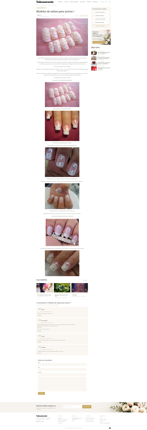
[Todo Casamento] (45, 1)
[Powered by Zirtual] (110, 428)
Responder (39, 315)
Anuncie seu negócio (89, 419)
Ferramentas (82, 1)
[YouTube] (42, 421)
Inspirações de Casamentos (63, 419)
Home (37, 5)
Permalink (50, 311)
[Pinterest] (38, 421)
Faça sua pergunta (103, 419)
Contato (101, 418)
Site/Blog (39, 372)
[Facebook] (40, 421)
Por (41, 15)
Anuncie (101, 421)
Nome (39, 362)
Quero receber (87, 406)
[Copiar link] (87, 16)
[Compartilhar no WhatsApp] (80, 16)
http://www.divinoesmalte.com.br (44, 329)
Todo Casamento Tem (42, 5)
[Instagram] (36, 421)
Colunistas (89, 1)
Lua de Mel (66, 1)
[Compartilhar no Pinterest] (83, 16)
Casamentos (60, 1)
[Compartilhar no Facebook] (85, 16)
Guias (73, 420)
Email (39, 367)
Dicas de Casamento (74, 1)
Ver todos (85, 280)
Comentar (41, 393)
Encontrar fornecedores (98, 42)
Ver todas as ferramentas (100, 25)
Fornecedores (95, 1)
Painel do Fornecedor (90, 421)
